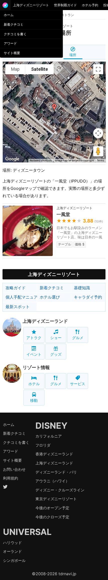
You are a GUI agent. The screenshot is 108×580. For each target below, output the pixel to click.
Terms (100, 160)
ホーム (9, 15)
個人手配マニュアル (21, 297)
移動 (34, 400)
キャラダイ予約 (88, 297)
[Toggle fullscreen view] (98, 69)
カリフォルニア (48, 436)
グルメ (77, 337)
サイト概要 (12, 53)
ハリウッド (12, 542)
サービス (77, 383)
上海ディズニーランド (45, 321)
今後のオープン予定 (52, 507)
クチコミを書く (15, 34)
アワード (10, 43)
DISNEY (51, 425)
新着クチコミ (13, 24)
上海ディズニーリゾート (31, 5)
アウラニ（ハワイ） (52, 481)
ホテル (34, 383)
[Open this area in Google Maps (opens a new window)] (12, 159)
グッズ (56, 354)
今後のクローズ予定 (52, 517)
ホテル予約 (90, 5)
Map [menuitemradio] (15, 69)
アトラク (33, 337)
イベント (33, 354)
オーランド (12, 551)
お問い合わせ (14, 469)
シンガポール (14, 560)
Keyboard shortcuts (41, 160)
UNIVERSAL (27, 532)
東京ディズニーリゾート (56, 498)
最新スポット (18, 306)
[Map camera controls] (98, 133)
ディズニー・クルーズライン (59, 490)
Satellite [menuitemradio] (39, 69)
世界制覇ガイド (65, 5)
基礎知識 (82, 287)
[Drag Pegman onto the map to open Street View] (98, 151)
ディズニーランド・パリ (56, 472)
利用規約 (10, 478)
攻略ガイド (16, 287)
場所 (72, 55)
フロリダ (42, 445)
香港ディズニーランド (54, 454)
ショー (56, 337)
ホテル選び (50, 297)
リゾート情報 (36, 367)
